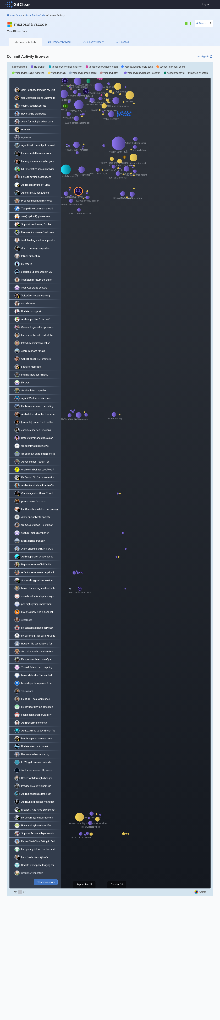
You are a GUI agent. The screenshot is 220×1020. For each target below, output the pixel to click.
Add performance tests (34, 722)
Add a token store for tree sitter (38, 414)
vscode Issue (28, 303)
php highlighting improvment (36, 604)
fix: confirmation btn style (35, 445)
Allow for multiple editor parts (37, 121)
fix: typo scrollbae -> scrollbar (37, 525)
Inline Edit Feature (31, 256)
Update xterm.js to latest (34, 746)
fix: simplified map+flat (33, 390)
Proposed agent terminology (36, 200)
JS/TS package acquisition (35, 248)
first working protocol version (37, 580)
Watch (202, 23)
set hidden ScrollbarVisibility (36, 714)
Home (10, 15)
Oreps (19, 15)
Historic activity (46, 882)
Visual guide (203, 56)
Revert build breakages (33, 113)
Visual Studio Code (35, 15)
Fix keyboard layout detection (37, 707)
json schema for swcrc (33, 501)
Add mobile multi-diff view (35, 184)
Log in (205, 4)
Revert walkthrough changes (36, 778)
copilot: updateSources (33, 105)
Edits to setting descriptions (36, 177)
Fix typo (25, 382)
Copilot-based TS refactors (36, 358)
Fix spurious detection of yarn (37, 659)
